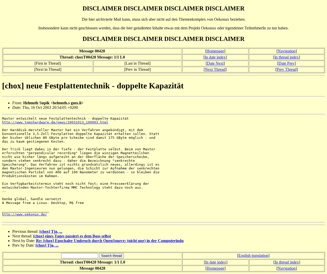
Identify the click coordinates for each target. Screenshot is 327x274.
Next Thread (215, 69)
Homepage (215, 51)
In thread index (286, 57)
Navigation (287, 51)
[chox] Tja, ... (50, 231)
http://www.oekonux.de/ (24, 214)
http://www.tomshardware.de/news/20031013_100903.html (55, 122)
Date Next (215, 63)
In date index (215, 57)
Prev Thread (287, 69)
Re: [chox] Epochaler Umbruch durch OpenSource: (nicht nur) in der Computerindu (110, 240)
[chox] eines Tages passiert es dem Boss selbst (72, 236)
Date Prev (286, 63)
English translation (253, 255)
